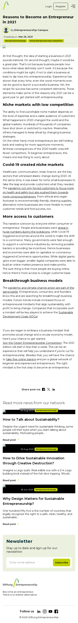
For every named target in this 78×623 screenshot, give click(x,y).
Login (48, 6)
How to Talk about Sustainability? (31, 420)
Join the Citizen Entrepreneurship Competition (32, 343)
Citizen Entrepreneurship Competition (46, 41)
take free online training (21, 359)
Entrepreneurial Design (15, 41)
